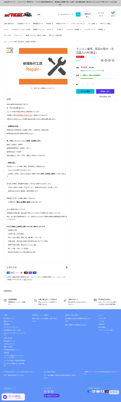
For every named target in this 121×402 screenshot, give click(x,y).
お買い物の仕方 (9, 23)
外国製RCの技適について (12, 350)
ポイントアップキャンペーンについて (14, 334)
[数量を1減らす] (83, 84)
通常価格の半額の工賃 (24, 115)
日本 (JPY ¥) (8, 388)
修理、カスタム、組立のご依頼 (36, 35)
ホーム (5, 41)
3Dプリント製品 (105, 23)
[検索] (78, 14)
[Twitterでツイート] (109, 60)
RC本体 (48, 23)
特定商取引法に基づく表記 (12, 330)
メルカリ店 (101, 318)
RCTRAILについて (9, 318)
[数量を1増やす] (93, 84)
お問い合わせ (8, 338)
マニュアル (7, 35)
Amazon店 (101, 324)
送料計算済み (89, 70)
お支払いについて (9, 344)
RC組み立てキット (62, 23)
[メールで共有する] (113, 60)
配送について (8, 321)
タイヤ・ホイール (77, 23)
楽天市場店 (101, 327)
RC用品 (100, 29)
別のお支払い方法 (105, 96)
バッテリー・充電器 (72, 29)
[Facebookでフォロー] (45, 391)
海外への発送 (8, 347)
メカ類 (59, 29)
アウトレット (18, 35)
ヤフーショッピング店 (105, 330)
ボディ (49, 29)
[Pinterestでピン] (105, 60)
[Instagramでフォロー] (52, 391)
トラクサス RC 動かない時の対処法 (14, 364)
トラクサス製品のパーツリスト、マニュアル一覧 (14, 356)
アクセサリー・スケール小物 (20, 29)
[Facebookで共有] (102, 60)
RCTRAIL (78, 60)
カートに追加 (85, 91)
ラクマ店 (101, 321)
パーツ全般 (91, 23)
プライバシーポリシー (11, 327)
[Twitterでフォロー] (48, 391)
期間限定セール (38, 23)
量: (77, 84)
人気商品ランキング (23, 23)
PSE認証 (6, 352)
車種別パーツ (37, 29)
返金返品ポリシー (9, 341)
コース (6, 29)
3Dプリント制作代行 (55, 35)
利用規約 (6, 324)
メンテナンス (88, 29)
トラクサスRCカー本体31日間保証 (14, 360)
